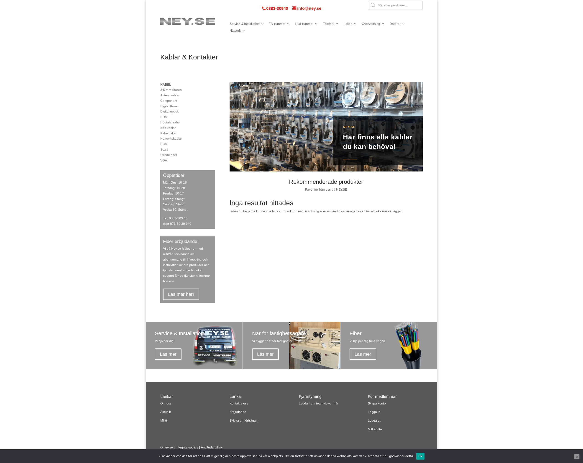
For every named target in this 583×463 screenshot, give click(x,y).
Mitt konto (375, 429)
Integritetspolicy (187, 447)
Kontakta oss (239, 403)
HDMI (164, 117)
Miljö (163, 420)
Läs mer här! (181, 294)
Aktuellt (165, 412)
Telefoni (328, 24)
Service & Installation (245, 24)
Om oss (165, 403)
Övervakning (371, 24)
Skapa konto (377, 403)
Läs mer (168, 354)
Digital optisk (169, 111)
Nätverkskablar (171, 138)
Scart (164, 149)
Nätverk (235, 30)
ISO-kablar (168, 128)
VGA (163, 160)
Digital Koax (168, 106)
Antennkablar (169, 95)
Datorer (395, 24)
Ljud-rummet (304, 24)
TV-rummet (277, 24)
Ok (420, 456)
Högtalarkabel (170, 122)
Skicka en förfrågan (244, 420)
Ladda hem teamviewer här (318, 403)
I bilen (348, 24)
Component (168, 100)
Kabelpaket (168, 133)
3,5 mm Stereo (171, 90)
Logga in (374, 412)
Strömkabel (168, 155)
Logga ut (374, 420)
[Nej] (577, 456)
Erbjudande (238, 412)
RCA (163, 144)
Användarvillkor (212, 447)
